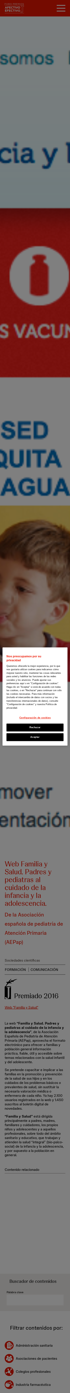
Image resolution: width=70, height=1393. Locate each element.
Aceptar (35, 737)
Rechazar (35, 727)
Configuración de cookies (35, 718)
